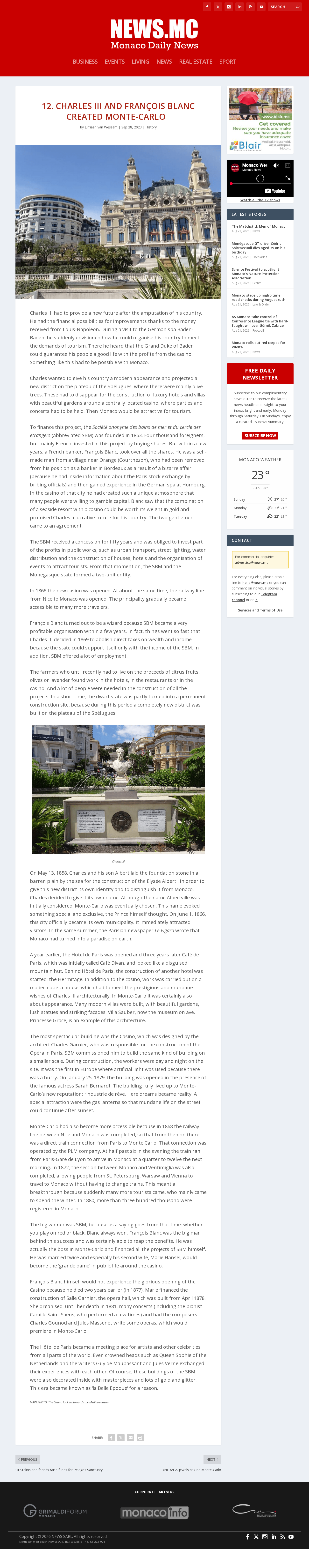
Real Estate (195, 62)
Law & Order (261, 304)
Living (140, 62)
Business (85, 62)
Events (115, 62)
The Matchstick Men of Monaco (259, 226)
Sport (227, 62)
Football (258, 330)
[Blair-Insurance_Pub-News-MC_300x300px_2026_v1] (260, 150)
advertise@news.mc (251, 562)
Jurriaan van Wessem (101, 127)
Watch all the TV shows (260, 200)
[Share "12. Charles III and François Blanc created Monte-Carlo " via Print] (140, 1438)
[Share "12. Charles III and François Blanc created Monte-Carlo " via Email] (130, 1438)
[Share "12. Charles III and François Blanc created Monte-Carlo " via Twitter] (121, 1438)
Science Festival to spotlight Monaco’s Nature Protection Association (256, 273)
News (164, 62)
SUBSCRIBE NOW (260, 435)
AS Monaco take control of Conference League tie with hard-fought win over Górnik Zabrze (260, 321)
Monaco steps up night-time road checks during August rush (258, 297)
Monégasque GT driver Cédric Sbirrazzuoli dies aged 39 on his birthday (258, 247)
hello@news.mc (255, 582)
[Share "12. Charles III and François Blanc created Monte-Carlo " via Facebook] (111, 1438)
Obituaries (260, 257)
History (151, 127)
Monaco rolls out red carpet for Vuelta (258, 344)
